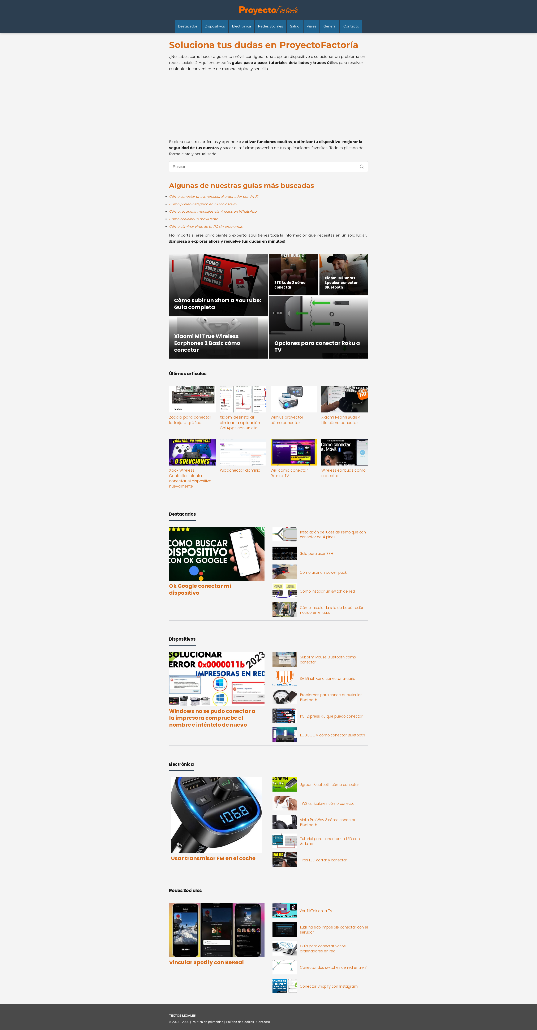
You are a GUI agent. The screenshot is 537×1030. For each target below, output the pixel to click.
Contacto (351, 26)
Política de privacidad (208, 1022)
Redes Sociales (270, 26)
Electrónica (241, 26)
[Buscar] (360, 165)
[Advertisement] (268, 105)
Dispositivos (215, 26)
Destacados (188, 26)
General (329, 26)
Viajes (311, 26)
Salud (295, 26)
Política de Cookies (240, 1022)
